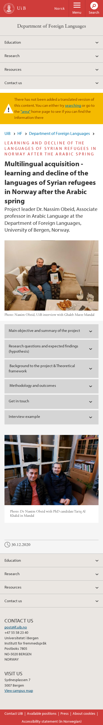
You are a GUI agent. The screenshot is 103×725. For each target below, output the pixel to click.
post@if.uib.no (15, 627)
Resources (12, 69)
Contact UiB (13, 713)
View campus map (18, 690)
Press (64, 713)
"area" (25, 111)
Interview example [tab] (24, 416)
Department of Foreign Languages (51, 26)
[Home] (9, 8)
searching (73, 105)
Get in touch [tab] (19, 400)
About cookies (84, 713)
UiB (7, 133)
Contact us (13, 82)
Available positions (42, 713)
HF (19, 133)
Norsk (59, 8)
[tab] (51, 331)
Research (12, 55)
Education (12, 42)
